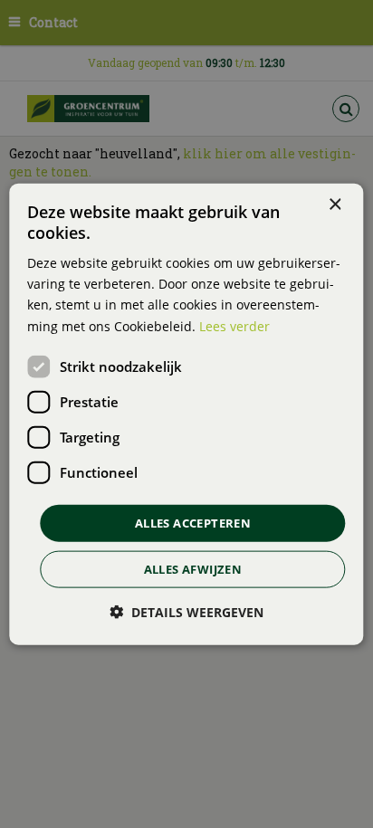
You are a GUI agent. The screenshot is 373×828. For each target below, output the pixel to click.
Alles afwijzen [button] (193, 569)
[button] (186, 612)
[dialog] (186, 414)
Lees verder (234, 325)
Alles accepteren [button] (193, 522)
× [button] (334, 204)
